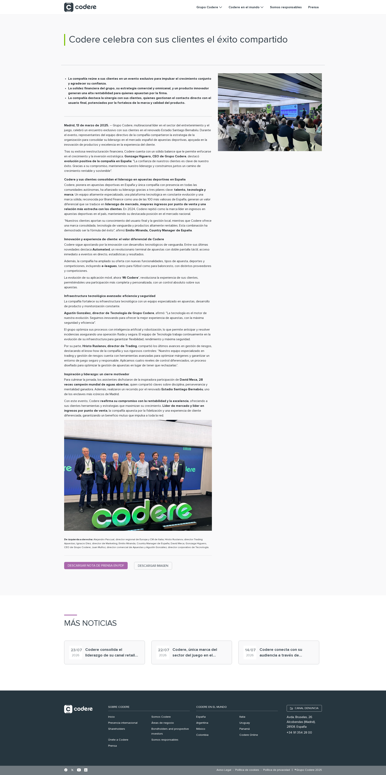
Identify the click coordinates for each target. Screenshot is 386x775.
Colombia (202, 735)
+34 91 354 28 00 (299, 732)
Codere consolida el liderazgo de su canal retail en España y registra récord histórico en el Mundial (110, 653)
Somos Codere (161, 716)
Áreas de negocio (162, 722)
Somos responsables (164, 739)
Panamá (244, 729)
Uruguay (244, 722)
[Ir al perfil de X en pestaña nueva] (72, 770)
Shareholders (116, 729)
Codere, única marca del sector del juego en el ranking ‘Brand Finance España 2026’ (194, 653)
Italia (242, 716)
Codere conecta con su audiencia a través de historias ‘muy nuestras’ (281, 653)
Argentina (202, 722)
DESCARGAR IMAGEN (153, 565)
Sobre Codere (118, 707)
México (200, 729)
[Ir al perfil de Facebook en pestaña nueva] (66, 770)
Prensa (112, 745)
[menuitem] (225, 770)
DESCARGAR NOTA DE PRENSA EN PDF (96, 565)
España (201, 716)
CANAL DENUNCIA (306, 708)
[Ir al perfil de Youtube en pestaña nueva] (79, 770)
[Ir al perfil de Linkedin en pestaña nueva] (85, 770)
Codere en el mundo (211, 707)
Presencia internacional (123, 722)
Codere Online (248, 735)
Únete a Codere (118, 739)
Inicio (111, 716)
